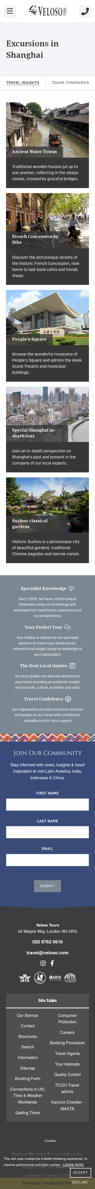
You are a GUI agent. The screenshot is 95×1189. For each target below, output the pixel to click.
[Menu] (10, 11)
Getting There (27, 1113)
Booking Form (27, 1078)
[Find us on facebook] (52, 965)
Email (47, 849)
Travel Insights (23, 83)
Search (27, 1047)
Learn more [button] (73, 1164)
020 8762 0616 (47, 941)
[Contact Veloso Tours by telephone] (85, 11)
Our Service (27, 1015)
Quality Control (67, 1074)
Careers (67, 1032)
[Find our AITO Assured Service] (70, 982)
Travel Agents (67, 1053)
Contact (28, 1026)
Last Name (47, 821)
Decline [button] (80, 1182)
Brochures (27, 1036)
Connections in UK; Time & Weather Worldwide (27, 1095)
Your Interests (67, 1064)
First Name (47, 793)
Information (28, 1057)
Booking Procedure (67, 1043)
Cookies (50, 1140)
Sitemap (27, 1068)
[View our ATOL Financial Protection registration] (40, 982)
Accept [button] (80, 1173)
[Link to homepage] (48, 11)
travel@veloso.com (47, 952)
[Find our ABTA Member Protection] (55, 982)
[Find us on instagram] (43, 965)
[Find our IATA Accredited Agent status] (25, 982)
